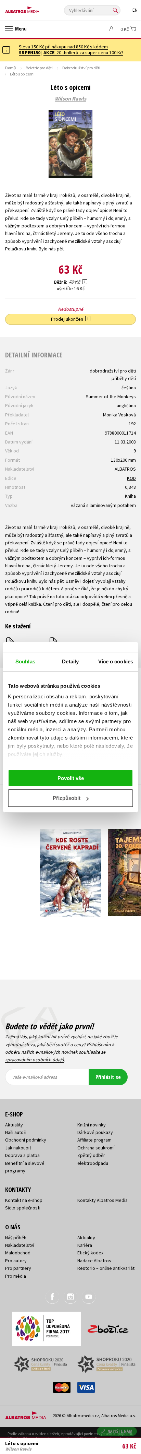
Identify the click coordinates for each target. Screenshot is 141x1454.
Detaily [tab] (70, 661)
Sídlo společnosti (22, 1208)
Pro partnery (18, 1268)
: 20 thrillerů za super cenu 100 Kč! (83, 52)
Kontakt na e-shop (23, 1200)
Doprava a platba (22, 1155)
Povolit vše (70, 778)
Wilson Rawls (70, 99)
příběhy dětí (124, 378)
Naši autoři (15, 1132)
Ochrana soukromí (96, 1148)
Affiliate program (94, 1140)
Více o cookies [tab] (115, 661)
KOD (131, 478)
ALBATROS (125, 469)
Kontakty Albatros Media (102, 1200)
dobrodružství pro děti (113, 371)
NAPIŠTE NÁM (120, 1431)
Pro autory (16, 1260)
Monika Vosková (119, 415)
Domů (10, 67)
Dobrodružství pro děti (81, 67)
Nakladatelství (19, 1245)
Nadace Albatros (94, 1260)
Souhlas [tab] (25, 661)
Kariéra (84, 1245)
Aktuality (14, 1125)
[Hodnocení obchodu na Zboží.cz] (108, 1326)
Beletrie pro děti (39, 67)
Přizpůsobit (66, 798)
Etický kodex (90, 1253)
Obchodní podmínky (25, 1140)
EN (135, 10)
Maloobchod (17, 1253)
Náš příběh (15, 1237)
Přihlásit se (108, 1077)
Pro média (15, 1276)
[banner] (36, 8)
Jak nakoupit (18, 1148)
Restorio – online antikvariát (105, 1268)
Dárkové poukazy (95, 1132)
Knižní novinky (91, 1125)
